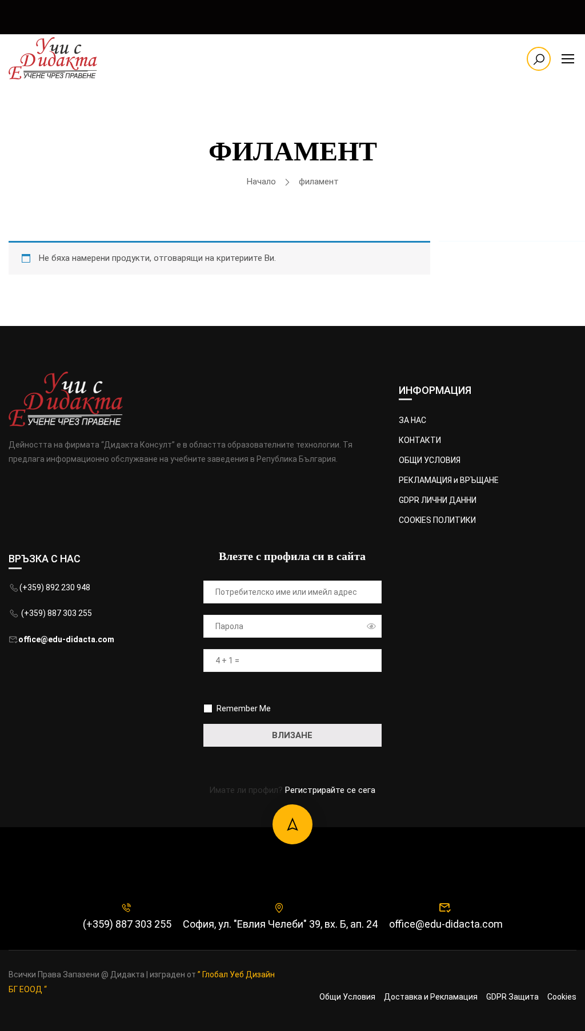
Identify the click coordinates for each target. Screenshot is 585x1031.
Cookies (561, 996)
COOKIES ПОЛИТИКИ (437, 520)
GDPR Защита (512, 996)
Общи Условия (347, 996)
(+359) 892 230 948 (54, 587)
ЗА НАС (412, 420)
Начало (261, 181)
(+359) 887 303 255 (55, 613)
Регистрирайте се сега (330, 790)
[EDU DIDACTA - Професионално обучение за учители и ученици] (53, 58)
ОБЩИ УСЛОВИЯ (429, 460)
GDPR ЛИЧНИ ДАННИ (437, 500)
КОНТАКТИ (420, 440)
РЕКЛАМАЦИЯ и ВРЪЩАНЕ (449, 480)
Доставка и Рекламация (431, 996)
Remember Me (243, 708)
